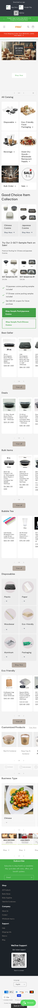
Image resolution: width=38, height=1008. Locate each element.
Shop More (8, 232)
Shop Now (19, 665)
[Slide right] (23, 381)
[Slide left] (14, 381)
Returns (4, 936)
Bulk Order (9, 186)
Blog (3, 940)
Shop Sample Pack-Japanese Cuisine (17, 312)
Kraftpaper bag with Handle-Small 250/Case (9, 693)
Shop (19, 84)
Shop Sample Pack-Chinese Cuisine (17, 323)
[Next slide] (23, 93)
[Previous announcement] (4, 19)
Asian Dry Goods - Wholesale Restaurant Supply (26, 157)
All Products (6, 890)
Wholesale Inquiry (8, 919)
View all (19, 387)
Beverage (8, 152)
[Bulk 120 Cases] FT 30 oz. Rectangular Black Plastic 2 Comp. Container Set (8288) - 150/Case (9, 478)
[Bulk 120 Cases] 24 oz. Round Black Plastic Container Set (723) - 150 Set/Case (24, 477)
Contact (4, 915)
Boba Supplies (7, 898)
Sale (23, 186)
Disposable (9, 122)
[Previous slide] (14, 93)
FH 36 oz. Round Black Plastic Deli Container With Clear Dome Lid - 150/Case (25, 419)
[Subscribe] (31, 877)
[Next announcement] (34, 19)
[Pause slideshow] (34, 93)
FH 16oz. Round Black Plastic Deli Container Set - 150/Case (9, 417)
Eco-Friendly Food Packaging (27, 124)
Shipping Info (6, 932)
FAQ (3, 928)
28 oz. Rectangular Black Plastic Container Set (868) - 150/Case (8, 359)
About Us (5, 911)
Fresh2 (11, 1000)
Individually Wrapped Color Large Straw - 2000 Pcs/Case (9, 535)
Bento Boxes (6, 894)
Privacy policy (19, 1000)
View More (32, 727)
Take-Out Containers (9, 902)
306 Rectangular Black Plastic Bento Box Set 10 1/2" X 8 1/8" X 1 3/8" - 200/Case (24, 359)
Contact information (9, 1003)
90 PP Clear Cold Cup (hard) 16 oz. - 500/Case (24, 535)
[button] (4, 27)
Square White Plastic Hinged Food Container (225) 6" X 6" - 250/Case (25, 695)
